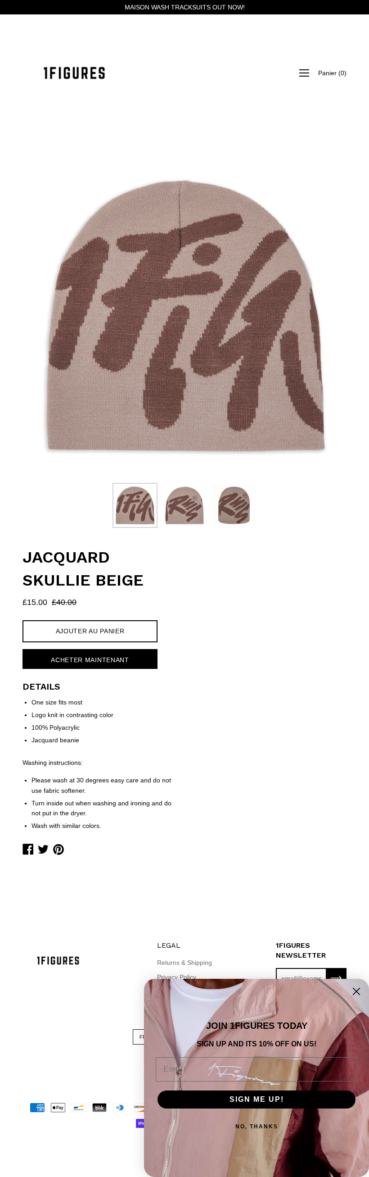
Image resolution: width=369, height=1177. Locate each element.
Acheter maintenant (90, 659)
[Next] (324, 316)
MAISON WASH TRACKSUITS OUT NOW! (185, 7)
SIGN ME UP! (257, 1099)
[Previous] (45, 316)
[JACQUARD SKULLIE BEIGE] (135, 505)
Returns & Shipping (184, 962)
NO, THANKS (256, 1126)
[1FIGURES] (74, 73)
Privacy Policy (176, 977)
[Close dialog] (356, 991)
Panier (332, 73)
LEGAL (168, 945)
